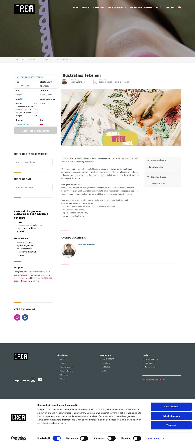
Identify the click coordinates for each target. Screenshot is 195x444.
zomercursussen (28, 60)
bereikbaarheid (150, 367)
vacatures (106, 363)
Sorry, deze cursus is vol (35, 130)
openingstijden (150, 363)
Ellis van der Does (23, 124)
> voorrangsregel (24, 248)
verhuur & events (117, 7)
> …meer (21, 231)
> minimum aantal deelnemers (29, 225)
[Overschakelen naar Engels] (179, 7)
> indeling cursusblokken (27, 228)
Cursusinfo (19, 217)
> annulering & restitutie (27, 251)
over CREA (169, 7)
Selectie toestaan (171, 416)
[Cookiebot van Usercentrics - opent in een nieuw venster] (18, 438)
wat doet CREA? (108, 359)
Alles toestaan (171, 406)
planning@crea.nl (21, 278)
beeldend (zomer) (45, 60)
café (158, 7)
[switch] (84, 438)
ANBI (104, 371)
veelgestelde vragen (35, 271)
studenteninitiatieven (141, 7)
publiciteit (106, 367)
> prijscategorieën (25, 245)
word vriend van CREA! (153, 379)
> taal (19, 222)
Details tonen (153, 438)
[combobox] (33, 162)
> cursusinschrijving (25, 242)
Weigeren (171, 425)
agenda (85, 7)
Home (16, 60)
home (75, 7)
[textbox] (33, 162)
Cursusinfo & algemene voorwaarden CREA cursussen (31, 212)
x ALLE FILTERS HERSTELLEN (29, 77)
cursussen (98, 7)
